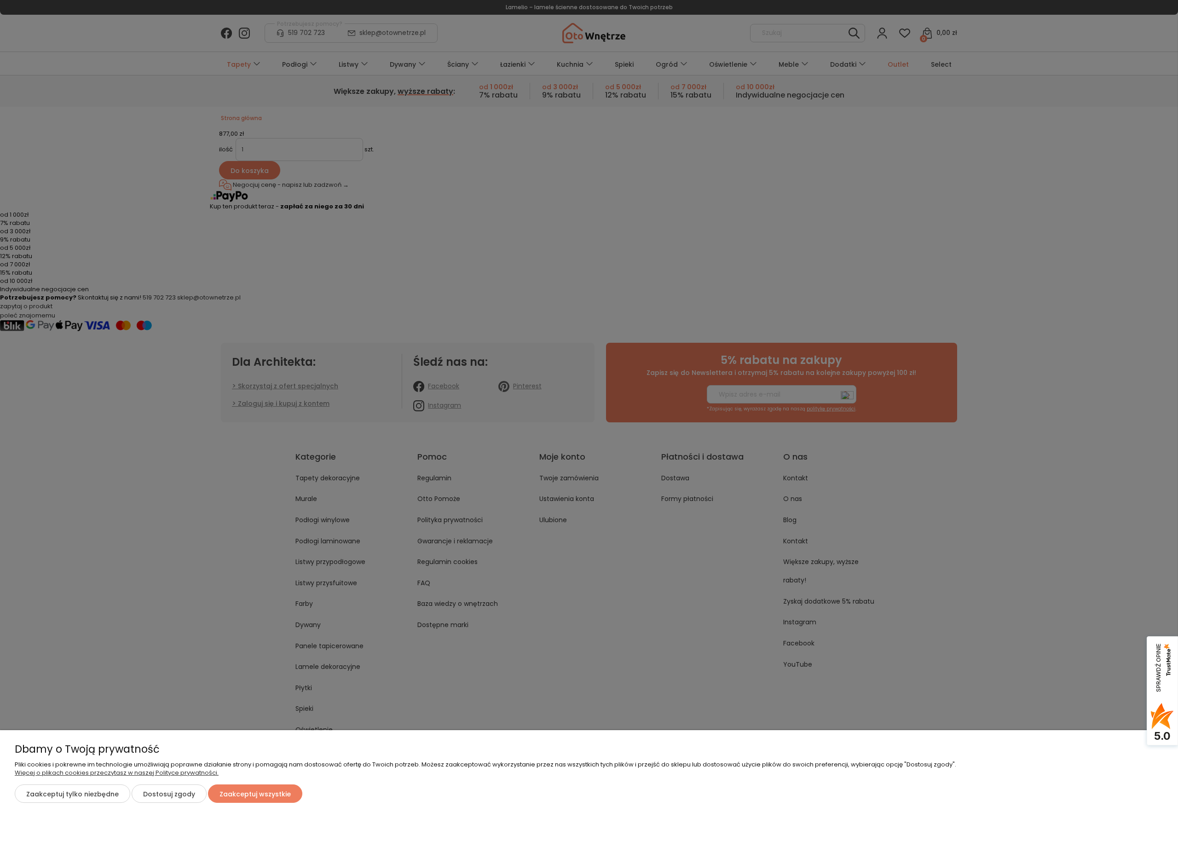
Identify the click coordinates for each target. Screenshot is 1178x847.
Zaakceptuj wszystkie (255, 794)
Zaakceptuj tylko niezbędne (72, 794)
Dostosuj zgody (169, 794)
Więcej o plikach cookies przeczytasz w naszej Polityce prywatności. (117, 772)
